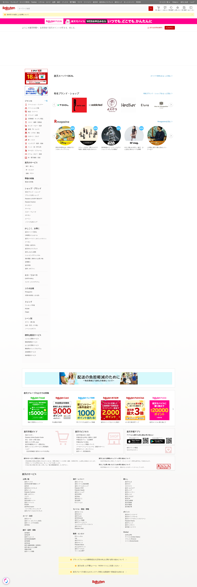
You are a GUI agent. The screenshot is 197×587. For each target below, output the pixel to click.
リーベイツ (87, 2)
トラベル (41, 2)
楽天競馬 (77, 486)
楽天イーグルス (79, 534)
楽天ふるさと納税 (30, 217)
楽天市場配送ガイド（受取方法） (35, 410)
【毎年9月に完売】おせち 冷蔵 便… (99, 193)
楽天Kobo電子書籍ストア (32, 469)
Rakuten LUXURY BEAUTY (33, 164)
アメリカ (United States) (132, 522)
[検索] (151, 8)
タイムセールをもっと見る (161, 208)
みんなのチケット (80, 532)
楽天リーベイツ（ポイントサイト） (36, 204)
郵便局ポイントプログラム (33, 314)
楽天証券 (27, 520)
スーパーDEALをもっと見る (160, 65)
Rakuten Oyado (79, 476)
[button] (165, 8)
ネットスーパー (129, 2)
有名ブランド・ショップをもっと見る (157, 145)
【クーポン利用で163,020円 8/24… (61, 193)
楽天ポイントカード (131, 500)
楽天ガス (128, 469)
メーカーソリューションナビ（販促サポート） (90, 412)
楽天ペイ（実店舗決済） (83, 417)
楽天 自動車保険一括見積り (33, 531)
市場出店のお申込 (81, 403)
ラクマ (80, 2)
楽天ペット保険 (29, 537)
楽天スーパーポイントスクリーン (135, 504)
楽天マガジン (79, 526)
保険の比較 (28, 535)
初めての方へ (29, 400)
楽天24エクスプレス (106, 2)
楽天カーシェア (79, 478)
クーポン (28, 207)
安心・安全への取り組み (32, 405)
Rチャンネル (79, 522)
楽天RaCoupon (29, 492)
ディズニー (28, 171)
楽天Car (127, 484)
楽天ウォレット (29, 522)
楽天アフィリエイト (81, 508)
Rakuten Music (79, 530)
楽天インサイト (130, 510)
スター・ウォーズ (30, 177)
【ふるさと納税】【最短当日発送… (124, 193)
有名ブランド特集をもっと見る (159, 243)
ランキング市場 (30, 271)
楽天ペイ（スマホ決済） (32, 508)
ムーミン (28, 184)
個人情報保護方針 (128, 586)
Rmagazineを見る (164, 273)
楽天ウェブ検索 (79, 506)
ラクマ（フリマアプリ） (32, 247)
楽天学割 (28, 231)
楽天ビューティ (130, 478)
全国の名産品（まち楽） (32, 261)
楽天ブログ (78, 512)
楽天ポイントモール (131, 502)
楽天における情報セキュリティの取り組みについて (114, 424)
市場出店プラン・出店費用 (84, 405)
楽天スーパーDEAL (31, 197)
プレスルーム (110, 586)
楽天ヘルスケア (130, 473)
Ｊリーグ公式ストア (31, 187)
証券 (53, 2)
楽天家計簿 (128, 492)
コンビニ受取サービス (32, 304)
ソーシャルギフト (30, 294)
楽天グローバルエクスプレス (33, 496)
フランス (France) (130, 524)
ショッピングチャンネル (32, 221)
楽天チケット (79, 528)
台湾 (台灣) (128, 520)
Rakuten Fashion (30, 167)
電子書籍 (73, 2)
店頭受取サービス (30, 317)
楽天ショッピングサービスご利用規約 (36, 412)
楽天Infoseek (79, 503)
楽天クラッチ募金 (132, 413)
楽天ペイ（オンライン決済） (33, 506)
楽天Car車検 (129, 486)
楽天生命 (27, 529)
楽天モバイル (79, 497)
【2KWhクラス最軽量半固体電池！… (150, 193)
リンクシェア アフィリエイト (84, 510)
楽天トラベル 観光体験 (82, 469)
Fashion (34, 2)
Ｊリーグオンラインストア (33, 494)
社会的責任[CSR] (99, 586)
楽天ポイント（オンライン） (85, 414)
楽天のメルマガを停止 (42, 417)
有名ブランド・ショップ (32, 157)
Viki (76, 524)
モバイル (6, 2)
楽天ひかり (78, 499)
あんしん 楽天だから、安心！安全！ (164, 432)
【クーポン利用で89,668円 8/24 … (86, 193)
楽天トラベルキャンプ (81, 471)
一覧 (46, 66)
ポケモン (28, 181)
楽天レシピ (128, 480)
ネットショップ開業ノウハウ (85, 410)
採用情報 (118, 586)
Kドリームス (79, 488)
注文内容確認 (30, 417)
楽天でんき (128, 467)
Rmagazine (28, 257)
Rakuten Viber (79, 514)
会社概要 (66, 586)
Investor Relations (86, 586)
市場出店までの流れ (82, 408)
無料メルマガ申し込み (32, 408)
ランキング (14, 2)
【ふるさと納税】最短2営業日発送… (137, 193)
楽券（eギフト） (30, 234)
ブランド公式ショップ (32, 161)
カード (48, 2)
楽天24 (95, 2)
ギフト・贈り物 (30, 287)
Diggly (27, 277)
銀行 (58, 2)
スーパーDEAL (25, 2)
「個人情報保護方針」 (54, 430)
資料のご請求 (92, 403)
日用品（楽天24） (30, 211)
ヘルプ (192, 2)
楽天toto (77, 482)
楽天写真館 (128, 488)
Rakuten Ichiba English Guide (34, 403)
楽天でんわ (78, 501)
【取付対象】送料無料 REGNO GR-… (111, 193)
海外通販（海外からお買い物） (34, 224)
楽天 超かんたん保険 (31, 533)
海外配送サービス (30, 321)
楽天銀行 (27, 518)
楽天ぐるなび (129, 482)
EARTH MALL (29, 244)
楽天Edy (27, 510)
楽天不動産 (128, 490)
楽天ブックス (29, 467)
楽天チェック (129, 508)
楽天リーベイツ (29, 488)
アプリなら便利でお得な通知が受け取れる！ (140, 400)
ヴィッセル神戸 (79, 536)
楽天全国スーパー (30, 486)
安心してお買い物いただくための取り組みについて (114, 430)
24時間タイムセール (31, 201)
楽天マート (28, 484)
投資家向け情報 (75, 586)
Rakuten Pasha (130, 506)
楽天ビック (118, 2)
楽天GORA (78, 480)
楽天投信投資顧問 (30, 524)
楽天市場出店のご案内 (83, 400)
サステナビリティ (132, 415)
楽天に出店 (184, 2)
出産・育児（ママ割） (32, 291)
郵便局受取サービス (31, 307)
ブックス (65, 2)
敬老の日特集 (29, 147)
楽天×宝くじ (78, 484)
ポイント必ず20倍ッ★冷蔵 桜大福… (163, 193)
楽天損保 (27, 526)
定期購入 (28, 227)
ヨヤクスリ (128, 471)
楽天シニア (128, 476)
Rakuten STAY (79, 473)
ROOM (138, 2)
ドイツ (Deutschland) (131, 526)
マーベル (28, 174)
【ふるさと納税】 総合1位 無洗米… (73, 193)
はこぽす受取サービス (32, 311)
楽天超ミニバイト (130, 512)
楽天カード (28, 504)
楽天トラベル (79, 467)
